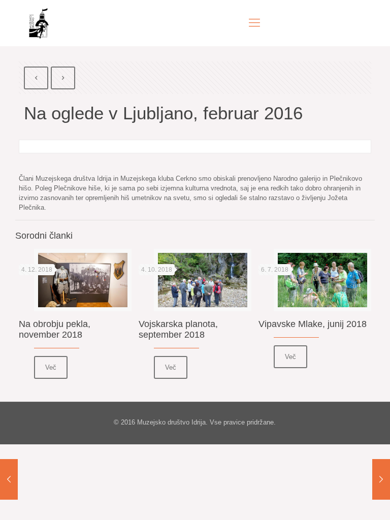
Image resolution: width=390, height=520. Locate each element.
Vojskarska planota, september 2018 (178, 329)
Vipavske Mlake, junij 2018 (312, 324)
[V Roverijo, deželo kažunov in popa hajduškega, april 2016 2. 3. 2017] (381, 479)
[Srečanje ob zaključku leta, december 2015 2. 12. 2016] (9, 479)
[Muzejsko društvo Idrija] (39, 23)
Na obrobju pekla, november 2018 (54, 329)
